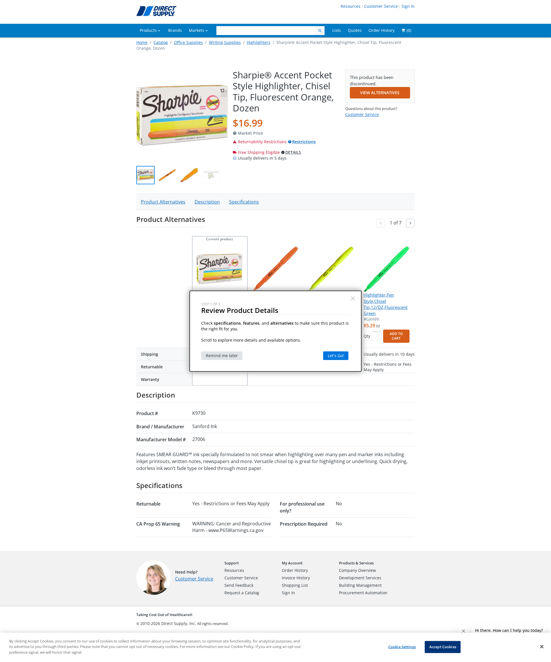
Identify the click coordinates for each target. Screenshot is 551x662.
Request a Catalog (241, 592)
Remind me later (222, 355)
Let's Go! (336, 355)
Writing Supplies (225, 42)
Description (207, 202)
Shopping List (295, 585)
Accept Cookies (442, 646)
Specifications (244, 202)
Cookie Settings (402, 646)
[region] (275, 647)
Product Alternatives (163, 202)
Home (142, 42)
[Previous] (381, 223)
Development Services (360, 577)
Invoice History (296, 577)
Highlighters (258, 42)
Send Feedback (238, 585)
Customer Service (381, 6)
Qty (367, 336)
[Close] (542, 646)
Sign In (408, 6)
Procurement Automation (363, 592)
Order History (295, 570)
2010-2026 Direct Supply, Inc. (168, 623)
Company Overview (357, 570)
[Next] (410, 223)
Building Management (360, 585)
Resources (350, 6)
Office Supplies (188, 42)
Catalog (161, 42)
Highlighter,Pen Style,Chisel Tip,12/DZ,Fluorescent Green (386, 304)
